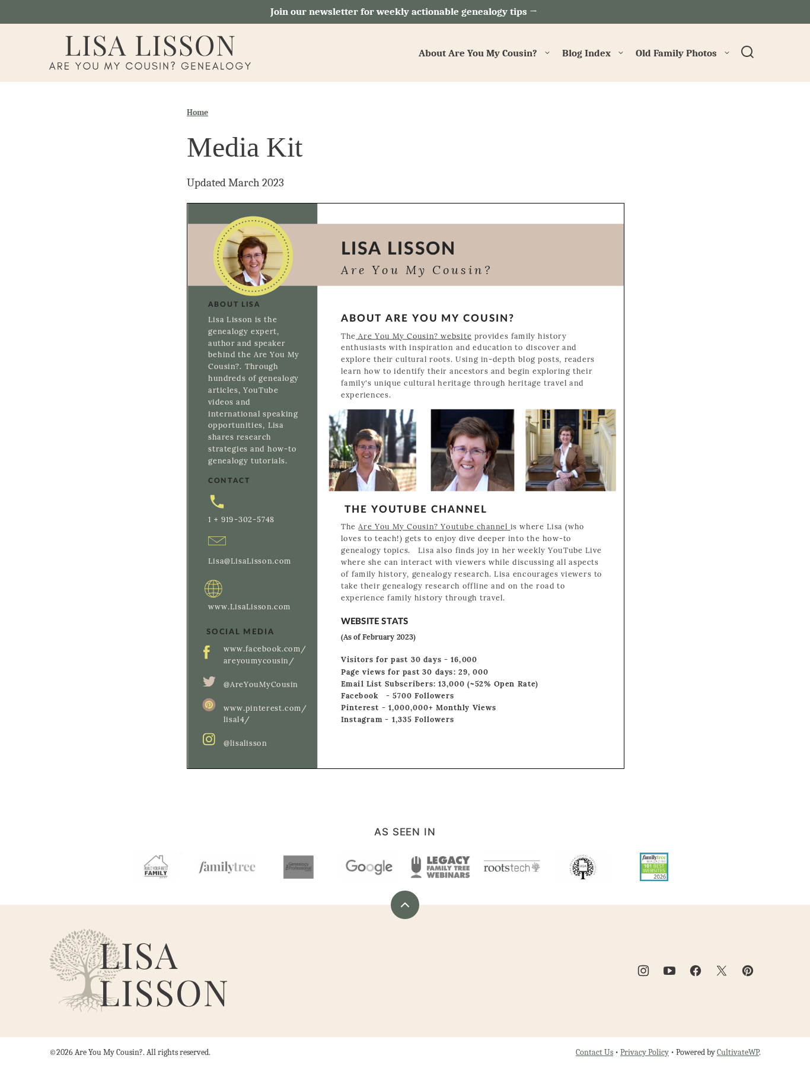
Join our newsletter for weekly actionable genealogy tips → (405, 11)
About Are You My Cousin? (478, 53)
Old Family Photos (676, 53)
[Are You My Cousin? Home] (150, 53)
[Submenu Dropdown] (547, 52)
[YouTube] (669, 971)
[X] (722, 971)
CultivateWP (738, 1052)
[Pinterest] (748, 971)
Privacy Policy (644, 1052)
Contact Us (594, 1052)
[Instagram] (643, 971)
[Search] (748, 52)
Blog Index (586, 53)
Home (197, 112)
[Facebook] (696, 971)
